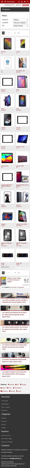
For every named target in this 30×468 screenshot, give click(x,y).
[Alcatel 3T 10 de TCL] (22, 139)
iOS (18, 384)
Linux (19, 391)
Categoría (5, 19)
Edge (2, 263)
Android (11, 384)
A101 (17, 89)
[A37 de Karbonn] (22, 100)
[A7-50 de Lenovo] (7, 139)
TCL (17, 148)
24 (15, 33)
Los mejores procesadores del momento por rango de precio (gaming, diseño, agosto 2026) (14, 315)
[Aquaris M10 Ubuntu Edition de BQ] (22, 177)
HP (2, 53)
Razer (2, 264)
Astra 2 (18, 205)
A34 (2, 108)
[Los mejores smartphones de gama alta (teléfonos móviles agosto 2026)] (15, 355)
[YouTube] (22, 1)
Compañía (5, 22)
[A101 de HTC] (22, 81)
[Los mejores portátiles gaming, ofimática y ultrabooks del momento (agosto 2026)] (15, 295)
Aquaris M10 (20, 165)
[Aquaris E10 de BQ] (7, 158)
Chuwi (3, 225)
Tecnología (4, 401)
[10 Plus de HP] (7, 43)
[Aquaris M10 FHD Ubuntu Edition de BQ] (7, 177)
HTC (17, 91)
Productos (4, 410)
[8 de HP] (7, 62)
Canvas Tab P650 (21, 224)
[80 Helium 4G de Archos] (22, 62)
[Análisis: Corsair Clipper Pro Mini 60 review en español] (3, 281)
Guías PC (18, 5)
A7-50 (3, 146)
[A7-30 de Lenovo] (22, 120)
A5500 (3, 127)
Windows (5, 391)
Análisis (3, 428)
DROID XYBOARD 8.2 (21, 244)
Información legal (6, 438)
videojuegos (21, 287)
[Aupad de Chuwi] (7, 216)
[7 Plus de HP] (22, 43)
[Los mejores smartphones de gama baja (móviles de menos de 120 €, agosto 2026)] (15, 340)
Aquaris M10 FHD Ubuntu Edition (6, 185)
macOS (13, 391)
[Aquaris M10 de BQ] (22, 158)
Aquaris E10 (4, 165)
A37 (17, 108)
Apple (4, 388)
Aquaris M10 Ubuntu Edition (22, 185)
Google (24, 384)
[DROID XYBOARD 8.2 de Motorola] (22, 235)
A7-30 (18, 127)
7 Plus (18, 51)
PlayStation (18, 388)
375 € (7, 267)
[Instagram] (19, 1)
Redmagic (3, 206)
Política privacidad (7, 442)
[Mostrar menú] (2, 1)
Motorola (4, 245)
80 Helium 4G (20, 70)
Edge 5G (19, 263)
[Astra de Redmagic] (7, 197)
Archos (18, 72)
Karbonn (3, 110)
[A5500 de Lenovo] (7, 120)
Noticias (3, 418)
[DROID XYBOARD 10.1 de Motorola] (7, 235)
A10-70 (3, 89)
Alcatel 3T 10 (20, 146)
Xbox (10, 388)
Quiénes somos (5, 435)
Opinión (3, 424)
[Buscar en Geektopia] (27, 1)
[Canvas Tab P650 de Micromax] (22, 216)
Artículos (4, 421)
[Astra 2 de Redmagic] (22, 197)
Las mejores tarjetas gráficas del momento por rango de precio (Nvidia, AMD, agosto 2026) (15, 329)
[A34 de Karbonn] (7, 100)
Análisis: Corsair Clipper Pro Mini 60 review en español (14, 280)
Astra (2, 205)
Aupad (3, 224)
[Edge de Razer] (7, 255)
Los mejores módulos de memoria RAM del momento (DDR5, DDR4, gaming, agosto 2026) (14, 374)
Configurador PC (9, 5)
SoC (3, 25)
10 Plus (3, 51)
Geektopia (10, 2)
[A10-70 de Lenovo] (7, 81)
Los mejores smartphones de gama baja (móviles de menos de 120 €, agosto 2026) (14, 347)
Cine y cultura (5, 407)
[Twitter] (25, 1)
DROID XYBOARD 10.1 (6, 244)
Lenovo (3, 91)
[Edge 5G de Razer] (22, 255)
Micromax (19, 225)
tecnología (13, 287)
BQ (2, 167)
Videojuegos (5, 404)
